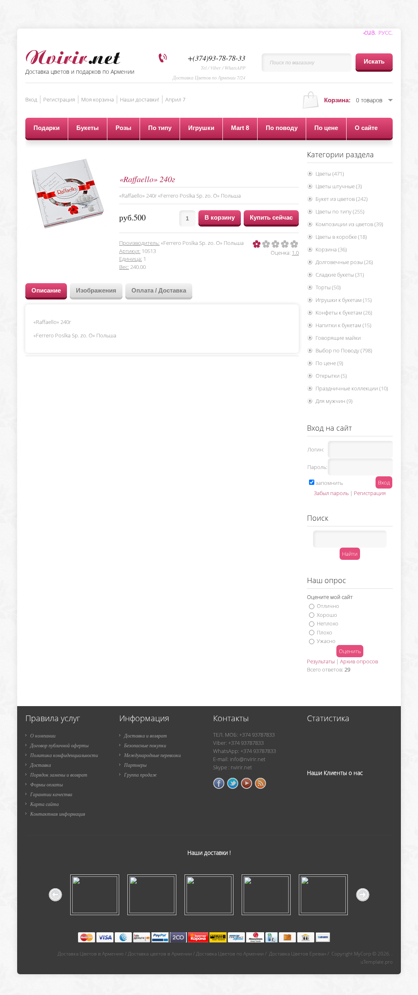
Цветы (330, 173)
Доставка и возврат (145, 735)
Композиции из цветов (349, 224)
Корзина (331, 249)
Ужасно (326, 641)
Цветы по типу (340, 211)
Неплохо (327, 623)
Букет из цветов (342, 199)
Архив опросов (359, 661)
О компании (43, 735)
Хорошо (327, 614)
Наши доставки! (139, 99)
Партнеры (135, 765)
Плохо (324, 632)
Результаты (321, 661)
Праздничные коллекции (352, 388)
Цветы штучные (339, 186)
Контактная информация (57, 813)
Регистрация (59, 99)
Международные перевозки (152, 755)
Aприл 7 (175, 99)
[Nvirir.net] (72, 55)
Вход (31, 99)
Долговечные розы (344, 262)
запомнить (329, 482)
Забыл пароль (331, 493)
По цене (329, 363)
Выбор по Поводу (344, 350)
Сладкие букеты (340, 274)
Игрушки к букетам (344, 300)
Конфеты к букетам (344, 312)
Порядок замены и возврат (58, 774)
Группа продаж (140, 774)
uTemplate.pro (376, 961)
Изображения (96, 290)
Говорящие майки (338, 337)
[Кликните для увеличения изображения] (68, 193)
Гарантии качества (51, 794)
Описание (46, 290)
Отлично (328, 606)
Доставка (40, 765)
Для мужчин (334, 401)
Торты (328, 287)
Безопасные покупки (145, 745)
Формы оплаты (46, 784)
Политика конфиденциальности (64, 755)
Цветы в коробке (341, 236)
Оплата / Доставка (158, 290)
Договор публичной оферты (59, 745)
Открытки (331, 375)
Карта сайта (44, 804)
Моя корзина (97, 99)
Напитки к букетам (343, 325)
